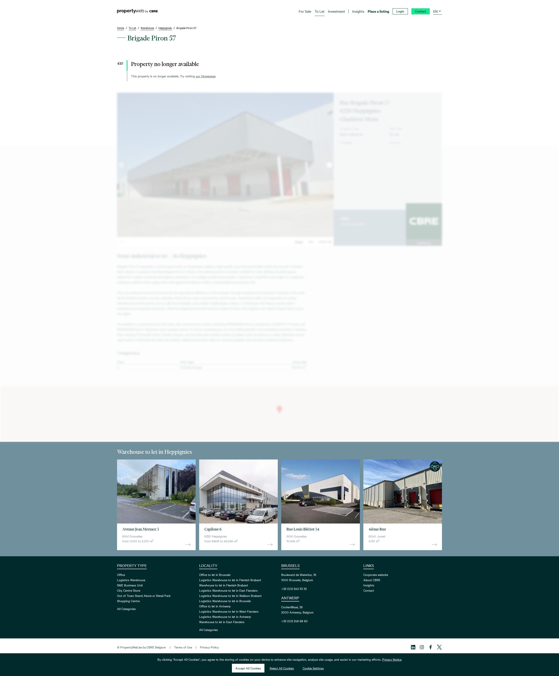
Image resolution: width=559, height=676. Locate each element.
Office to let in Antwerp (215, 606)
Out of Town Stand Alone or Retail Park (144, 595)
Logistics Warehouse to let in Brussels (225, 601)
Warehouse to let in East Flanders (222, 622)
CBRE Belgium (156, 647)
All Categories (126, 609)
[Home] (137, 11)
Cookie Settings (313, 668)
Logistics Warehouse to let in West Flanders (229, 611)
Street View (325, 241)
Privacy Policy (209, 647)
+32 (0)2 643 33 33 (352, 224)
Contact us (423, 242)
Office (121, 574)
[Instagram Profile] (421, 647)
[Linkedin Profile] (413, 647)
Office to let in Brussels (215, 574)
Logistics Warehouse (131, 580)
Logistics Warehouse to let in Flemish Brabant (230, 580)
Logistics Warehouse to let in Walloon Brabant (230, 595)
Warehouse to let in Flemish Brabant (223, 585)
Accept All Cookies (248, 668)
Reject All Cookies (282, 668)
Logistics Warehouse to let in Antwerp (225, 616)
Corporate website (375, 574)
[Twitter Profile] (439, 647)
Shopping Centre (128, 601)
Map (310, 241)
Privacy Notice (392, 659)
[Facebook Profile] (430, 647)
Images (299, 241)
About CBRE (371, 580)
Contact (368, 590)
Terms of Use (183, 647)
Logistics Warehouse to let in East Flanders (228, 590)
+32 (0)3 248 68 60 (294, 621)
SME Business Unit (130, 585)
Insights (368, 585)
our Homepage (206, 76)
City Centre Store (128, 590)
